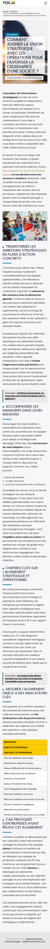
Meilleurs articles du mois (34, 941)
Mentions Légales (13, 941)
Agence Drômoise (34, 939)
